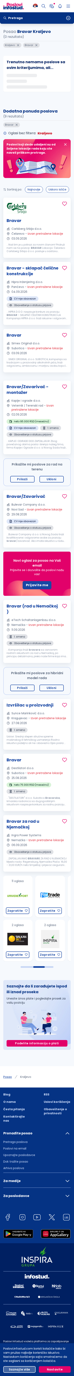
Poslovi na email (14, 1148)
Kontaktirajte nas (14, 1119)
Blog (6, 1094)
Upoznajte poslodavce (19, 1155)
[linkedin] (66, 1218)
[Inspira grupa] (17, 940)
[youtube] (37, 1218)
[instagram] (22, 1218)
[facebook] (7, 1218)
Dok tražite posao (15, 1162)
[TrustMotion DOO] (50, 896)
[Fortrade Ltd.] (17, 896)
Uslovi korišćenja (57, 1102)
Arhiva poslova (13, 1168)
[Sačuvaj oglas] (64, 204)
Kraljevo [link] (25, 1077)
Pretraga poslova (15, 1142)
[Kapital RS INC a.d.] (50, 940)
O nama (9, 1102)
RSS (46, 1094)
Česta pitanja (14, 1109)
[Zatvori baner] (65, 144)
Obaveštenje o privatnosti (55, 1111)
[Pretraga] (43, 6)
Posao (7, 1077)
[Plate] (52, 6)
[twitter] (52, 1218)
